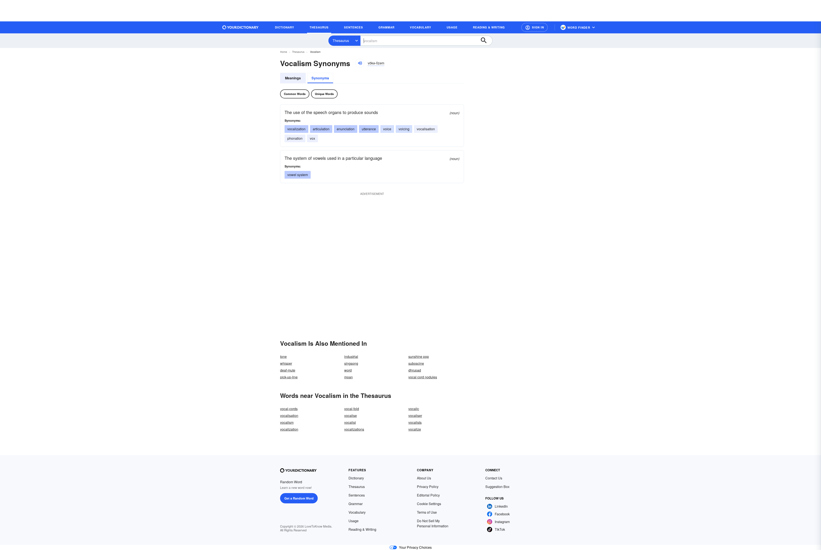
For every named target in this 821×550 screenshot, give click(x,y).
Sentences (356, 495)
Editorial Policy (428, 495)
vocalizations (354, 429)
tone (283, 356)
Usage (353, 520)
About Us (424, 478)
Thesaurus (341, 40)
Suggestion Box (497, 486)
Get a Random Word (299, 498)
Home (283, 51)
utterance (369, 128)
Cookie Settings (429, 503)
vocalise (350, 415)
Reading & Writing (362, 529)
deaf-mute (287, 370)
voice (387, 128)
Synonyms (320, 78)
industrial (351, 356)
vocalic (413, 408)
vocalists (415, 422)
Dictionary (356, 478)
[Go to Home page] (240, 27)
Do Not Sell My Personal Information (432, 523)
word (348, 370)
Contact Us (493, 478)
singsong (351, 363)
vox (312, 138)
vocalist (350, 422)
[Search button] (485, 40)
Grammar (355, 503)
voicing (404, 128)
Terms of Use (427, 512)
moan (348, 377)
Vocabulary (357, 512)
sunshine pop (418, 356)
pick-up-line (289, 377)
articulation (321, 128)
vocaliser (415, 415)
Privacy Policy (428, 486)
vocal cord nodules (422, 377)
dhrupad (414, 370)
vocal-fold (351, 408)
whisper (286, 363)
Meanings (293, 78)
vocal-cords (289, 408)
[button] (534, 27)
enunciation (345, 128)
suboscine (416, 363)
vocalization (296, 128)
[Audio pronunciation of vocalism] (359, 63)
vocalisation (426, 128)
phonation (295, 138)
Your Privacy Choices (415, 547)
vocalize (414, 429)
